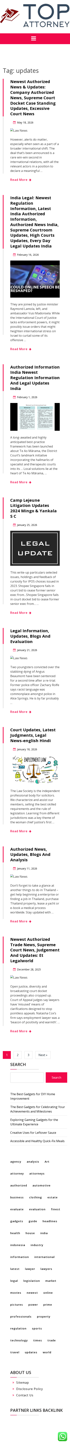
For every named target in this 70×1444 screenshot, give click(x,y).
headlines (50, 1221)
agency (15, 1161)
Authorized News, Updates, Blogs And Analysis (30, 854)
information (19, 1257)
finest (55, 1209)
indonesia (17, 1245)
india (44, 1233)
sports (37, 1328)
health (15, 1233)
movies (15, 1292)
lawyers (46, 1269)
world (47, 1352)
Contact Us (24, 1395)
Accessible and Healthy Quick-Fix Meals (37, 1141)
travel (14, 1352)
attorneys (37, 1173)
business (17, 1197)
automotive (41, 1185)
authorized (18, 1185)
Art (47, 1161)
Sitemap (22, 1382)
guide (33, 1221)
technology (19, 1340)
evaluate (17, 1209)
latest (15, 1269)
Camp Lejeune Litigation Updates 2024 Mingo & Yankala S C (33, 508)
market (50, 1281)
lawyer (30, 1269)
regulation (18, 1328)
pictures (16, 1304)
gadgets (16, 1221)
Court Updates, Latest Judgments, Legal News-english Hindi (33, 735)
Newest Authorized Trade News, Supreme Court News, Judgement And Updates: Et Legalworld (35, 949)
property (43, 1316)
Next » (42, 1055)
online (48, 1292)
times (37, 1340)
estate (52, 1197)
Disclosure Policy (29, 1389)
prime (47, 1304)
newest (32, 1292)
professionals (21, 1316)
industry (37, 1245)
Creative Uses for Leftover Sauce (33, 1133)
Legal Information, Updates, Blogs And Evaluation (30, 636)
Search (18, 1064)
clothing (35, 1197)
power (33, 1304)
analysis (33, 1161)
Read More (19, 180)
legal (14, 1281)
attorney (17, 1173)
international (44, 1257)
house (30, 1233)
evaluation (37, 1209)
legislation (31, 1281)
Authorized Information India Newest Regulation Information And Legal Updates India (35, 377)
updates (31, 1352)
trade (51, 1340)
